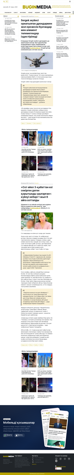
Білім (43, 12)
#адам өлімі (24, 345)
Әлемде (55, 12)
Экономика (23, 12)
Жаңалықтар (8, 12)
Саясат (16, 12)
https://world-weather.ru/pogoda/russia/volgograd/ (61, 7)
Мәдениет (37, 12)
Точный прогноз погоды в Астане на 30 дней (61, 5)
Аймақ (61, 12)
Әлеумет (30, 12)
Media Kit (34, 464)
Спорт (49, 12)
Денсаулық (68, 12)
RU (7, 1)
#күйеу (36, 345)
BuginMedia (31, 16)
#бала (30, 345)
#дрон (23, 123)
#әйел (41, 345)
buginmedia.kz (35, 48)
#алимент (29, 123)
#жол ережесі (37, 123)
